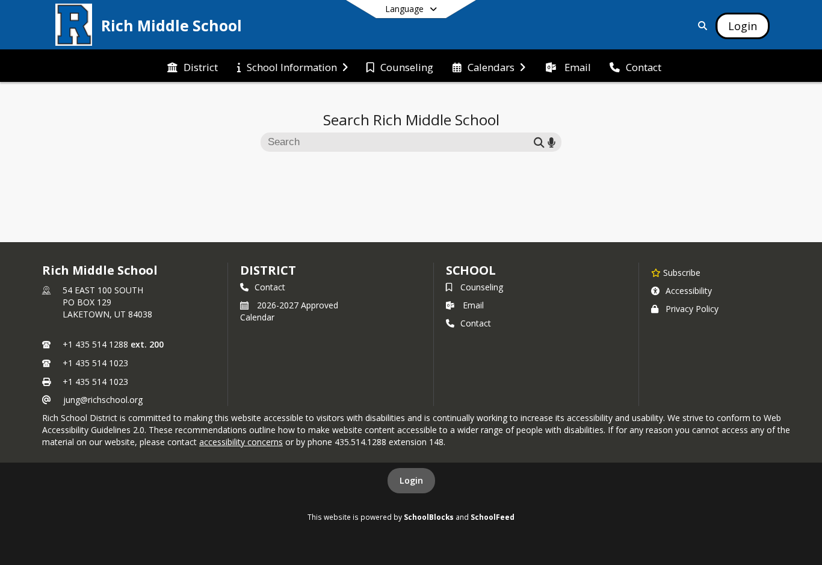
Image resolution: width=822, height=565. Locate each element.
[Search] (700, 25)
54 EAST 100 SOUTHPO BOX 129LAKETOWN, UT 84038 (107, 302)
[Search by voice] (551, 142)
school (471, 270)
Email (473, 305)
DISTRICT (267, 270)
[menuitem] (192, 66)
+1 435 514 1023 (95, 363)
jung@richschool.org (103, 399)
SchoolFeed (493, 517)
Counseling (481, 287)
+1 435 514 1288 (95, 344)
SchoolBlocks (429, 517)
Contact (270, 287)
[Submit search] (539, 142)
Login (411, 480)
